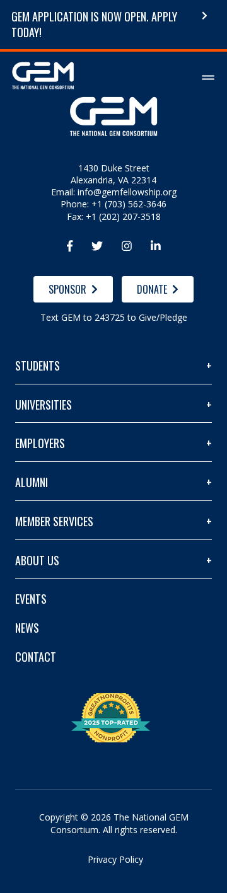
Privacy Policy (115, 859)
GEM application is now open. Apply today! (94, 24)
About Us (37, 560)
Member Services (54, 521)
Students (37, 366)
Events (31, 599)
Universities (43, 405)
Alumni (31, 482)
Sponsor (67, 289)
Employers (40, 443)
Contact (35, 657)
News (27, 628)
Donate (152, 289)
